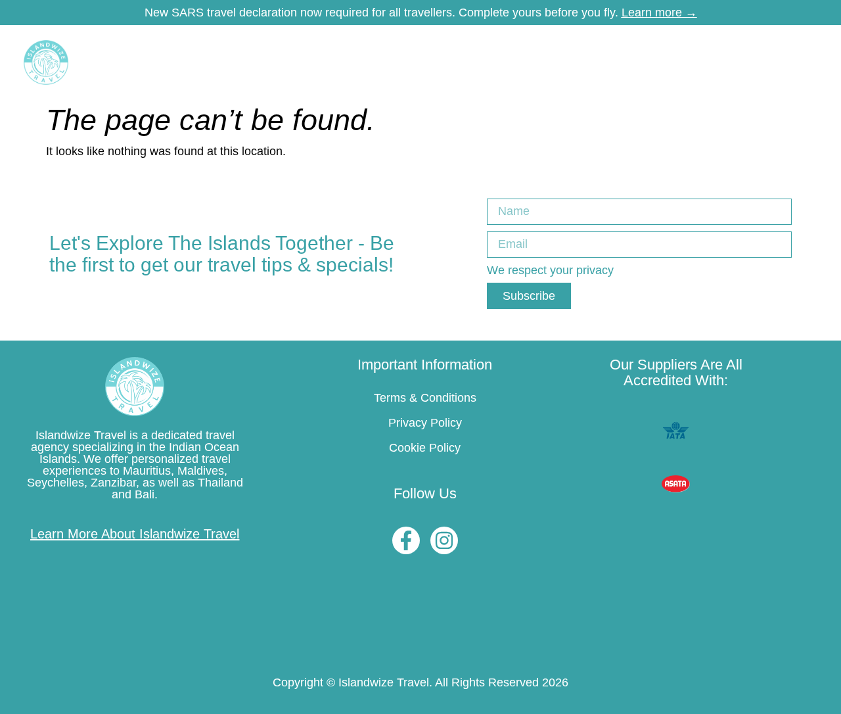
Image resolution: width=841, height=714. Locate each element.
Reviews (601, 62)
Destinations (159, 62)
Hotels (234, 62)
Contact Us (760, 62)
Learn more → (659, 12)
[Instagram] (444, 540)
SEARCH (657, 62)
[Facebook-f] (406, 540)
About (707, 62)
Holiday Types (408, 62)
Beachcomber (311, 62)
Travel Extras (502, 62)
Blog (557, 62)
